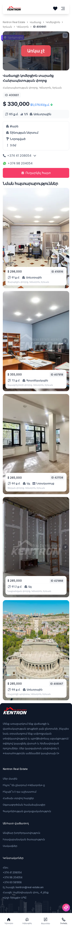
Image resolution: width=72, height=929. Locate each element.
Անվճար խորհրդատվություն (21, 832)
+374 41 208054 (19, 155)
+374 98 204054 (20, 163)
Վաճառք (35, 22)
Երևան (7, 26)
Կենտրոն (23, 26)
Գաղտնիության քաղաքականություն (27, 811)
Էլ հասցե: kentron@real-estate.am (23, 887)
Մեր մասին (10, 778)
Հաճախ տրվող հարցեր (18, 798)
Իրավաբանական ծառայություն (24, 839)
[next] (65, 238)
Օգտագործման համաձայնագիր (24, 804)
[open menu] (63, 8)
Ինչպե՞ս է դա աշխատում (19, 791)
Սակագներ (10, 845)
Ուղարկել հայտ (38, 173)
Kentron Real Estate (14, 22)
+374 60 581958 (12, 882)
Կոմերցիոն (53, 22)
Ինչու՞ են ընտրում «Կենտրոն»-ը (24, 785)
